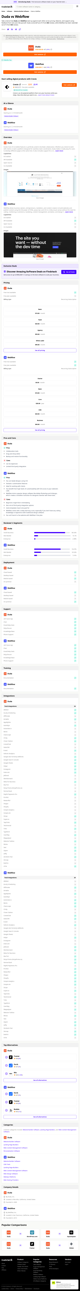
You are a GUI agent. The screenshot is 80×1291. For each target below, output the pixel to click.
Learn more (59, 151)
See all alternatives (40, 1080)
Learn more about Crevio (46, 95)
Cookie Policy (5, 1288)
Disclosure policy (51, 39)
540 (48, 67)
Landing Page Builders (47, 1130)
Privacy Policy (19, 1288)
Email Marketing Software (37, 1271)
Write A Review (21, 1271)
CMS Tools (7, 1164)
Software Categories (22, 1262)
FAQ (3, 1268)
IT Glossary (52, 1264)
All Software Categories (39, 1281)
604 (48, 49)
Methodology (60, 39)
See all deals (70, 272)
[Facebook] (77, 1287)
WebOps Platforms (10, 1177)
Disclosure (36, 1288)
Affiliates (4, 1270)
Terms (12, 1288)
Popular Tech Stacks (22, 1266)
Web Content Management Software (15, 1148)
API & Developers (54, 1268)
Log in (66, 1264)
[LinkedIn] (12, 29)
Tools (50, 1266)
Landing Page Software (39, 1277)
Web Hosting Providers (11, 1180)
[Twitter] (8, 29)
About (3, 1263)
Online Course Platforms (40, 1279)
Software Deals (21, 1264)
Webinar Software (38, 1274)
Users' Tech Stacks (22, 1268)
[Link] (19, 29)
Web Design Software (11, 1174)
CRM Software (37, 1264)
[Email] (15, 29)
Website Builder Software (11, 116)
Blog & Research (53, 1262)
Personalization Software (12, 1151)
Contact (4, 1265)
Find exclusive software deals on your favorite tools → (49, 2)
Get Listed (67, 1262)
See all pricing (40, 350)
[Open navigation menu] (77, 6)
